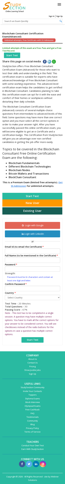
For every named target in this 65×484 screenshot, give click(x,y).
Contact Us (32, 362)
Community (32, 420)
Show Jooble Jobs (32, 370)
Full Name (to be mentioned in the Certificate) (31, 255)
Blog (32, 424)
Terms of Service (32, 431)
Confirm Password (16, 284)
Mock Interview (32, 402)
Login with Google (34, 225)
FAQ (32, 413)
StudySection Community (32, 387)
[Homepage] (14, 6)
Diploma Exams (32, 398)
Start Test (12, 55)
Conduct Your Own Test (32, 445)
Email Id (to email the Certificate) (24, 246)
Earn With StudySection (32, 449)
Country (10, 292)
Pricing (32, 366)
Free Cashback (32, 409)
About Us (32, 359)
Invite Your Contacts (32, 391)
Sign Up (59, 16)
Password (11, 264)
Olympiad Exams (33, 406)
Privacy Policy (32, 428)
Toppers (33, 394)
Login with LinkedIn (34, 233)
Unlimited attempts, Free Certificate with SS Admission (28, 40)
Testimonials (33, 417)
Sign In (51, 16)
